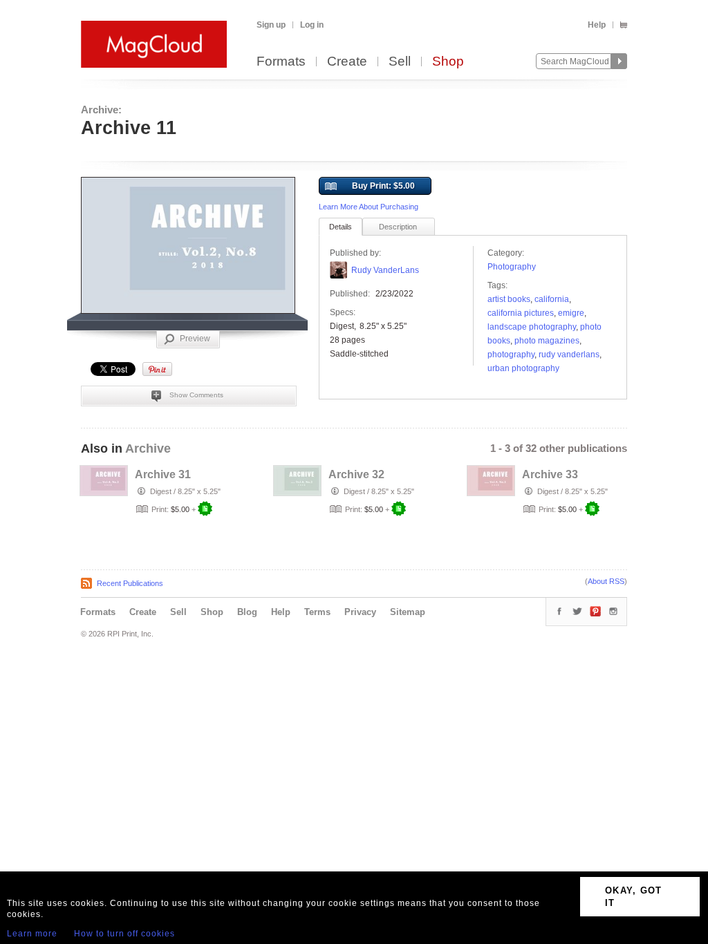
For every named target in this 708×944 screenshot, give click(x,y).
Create (347, 61)
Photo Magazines (546, 341)
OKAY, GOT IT (633, 896)
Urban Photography (523, 368)
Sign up (271, 25)
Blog (247, 612)
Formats (281, 61)
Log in (312, 25)
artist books (508, 299)
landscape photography (531, 327)
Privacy (360, 612)
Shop (448, 61)
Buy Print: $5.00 (383, 186)
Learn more (32, 933)
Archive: (101, 109)
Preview (195, 338)
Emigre (571, 313)
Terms (317, 612)
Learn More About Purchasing (368, 206)
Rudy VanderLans (385, 270)
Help (597, 25)
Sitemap (407, 612)
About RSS (606, 581)
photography (510, 354)
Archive (148, 448)
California (551, 299)
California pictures (520, 313)
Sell (400, 61)
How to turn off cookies (124, 933)
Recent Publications (130, 583)
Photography (511, 267)
